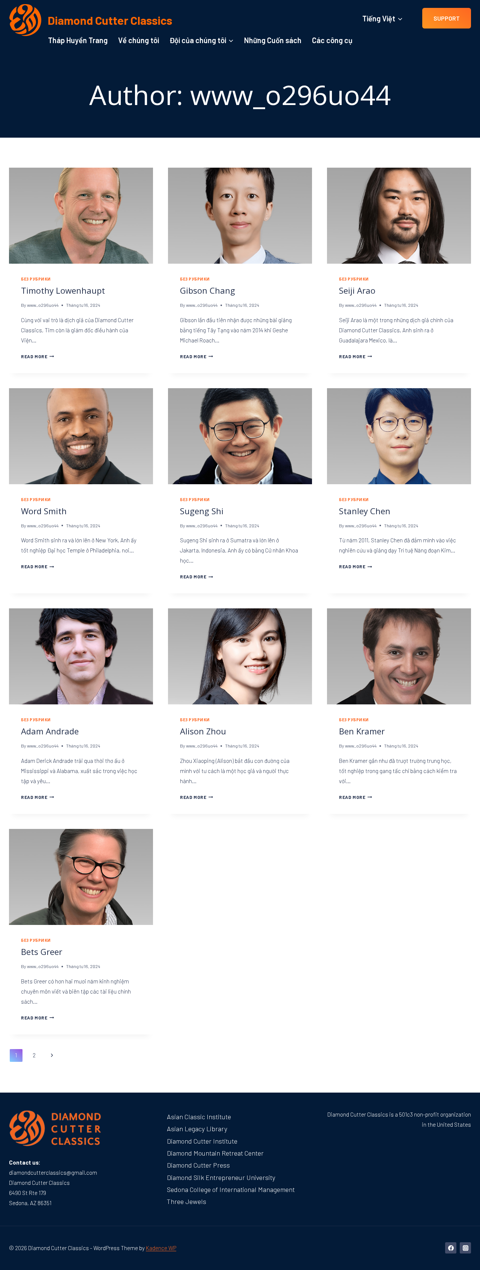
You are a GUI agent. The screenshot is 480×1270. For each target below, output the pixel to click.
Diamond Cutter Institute (202, 1141)
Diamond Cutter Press (198, 1165)
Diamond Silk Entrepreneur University (221, 1177)
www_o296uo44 (42, 305)
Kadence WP (161, 1247)
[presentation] (81, 216)
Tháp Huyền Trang (78, 40)
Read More (37, 356)
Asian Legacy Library (197, 1128)
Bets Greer (41, 951)
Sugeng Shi (202, 510)
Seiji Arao (357, 290)
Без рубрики (36, 278)
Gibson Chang (207, 290)
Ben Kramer (362, 731)
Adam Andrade (50, 731)
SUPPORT (447, 18)
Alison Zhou (203, 731)
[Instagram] (465, 1247)
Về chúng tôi (138, 40)
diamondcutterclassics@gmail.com (53, 1172)
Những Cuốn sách (273, 40)
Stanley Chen (364, 510)
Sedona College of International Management (231, 1189)
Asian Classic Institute (199, 1116)
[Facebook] (450, 1247)
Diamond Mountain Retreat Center (215, 1153)
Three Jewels (186, 1201)
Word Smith (44, 510)
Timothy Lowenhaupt (63, 290)
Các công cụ (332, 40)
